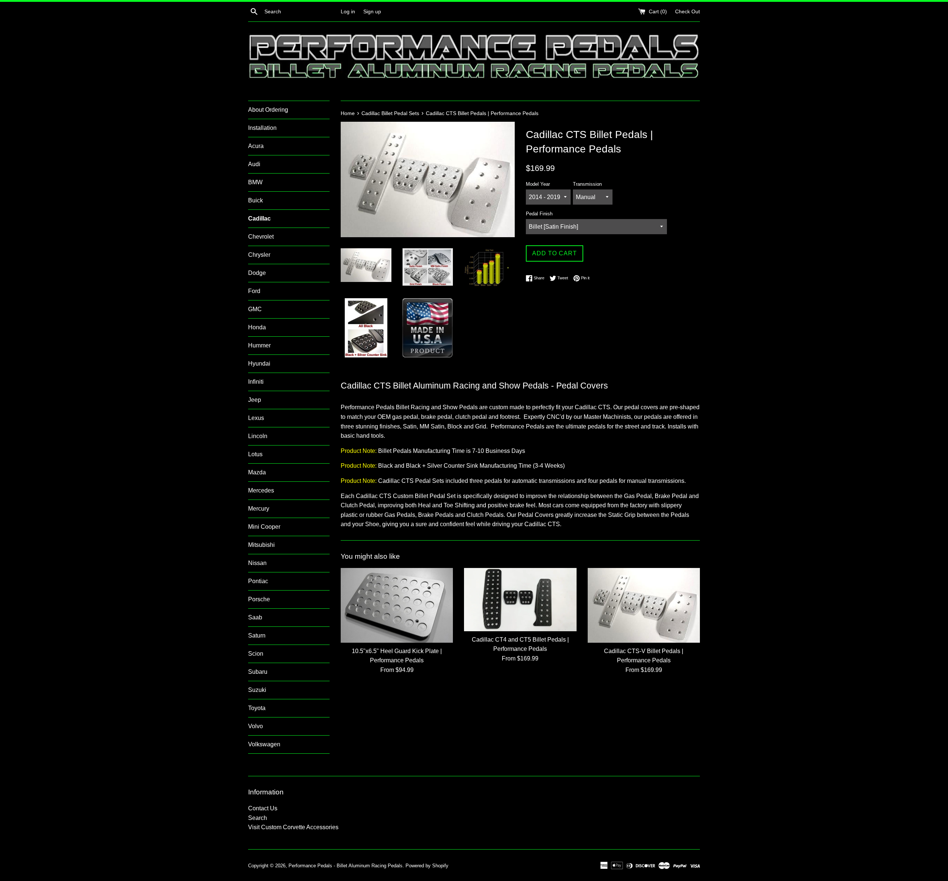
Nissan (257, 563)
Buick (255, 200)
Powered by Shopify (426, 865)
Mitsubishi (261, 545)
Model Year (538, 184)
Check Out (687, 11)
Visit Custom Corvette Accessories (293, 827)
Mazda (257, 472)
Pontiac (258, 581)
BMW (255, 182)
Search (257, 818)
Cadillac (259, 218)
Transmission (587, 184)
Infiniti (256, 382)
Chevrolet (261, 236)
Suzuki (257, 690)
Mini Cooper (264, 527)
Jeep (254, 400)
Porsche (259, 599)
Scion (255, 653)
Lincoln (257, 436)
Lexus (256, 418)
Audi (254, 164)
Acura (256, 146)
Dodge (257, 273)
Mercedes (261, 490)
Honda (257, 327)
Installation (262, 128)
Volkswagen (264, 744)
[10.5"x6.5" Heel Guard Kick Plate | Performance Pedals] (397, 605)
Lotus (255, 454)
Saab (255, 617)
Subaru (257, 672)
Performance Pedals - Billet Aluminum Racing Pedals (345, 865)
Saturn (257, 635)
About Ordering (268, 110)
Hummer (259, 345)
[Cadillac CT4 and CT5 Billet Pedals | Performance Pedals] (520, 599)
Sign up (372, 11)
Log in (348, 11)
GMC (255, 309)
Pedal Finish (539, 213)
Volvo (255, 726)
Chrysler (259, 255)
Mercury (258, 508)
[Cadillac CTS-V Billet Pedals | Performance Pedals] (644, 605)
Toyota (257, 708)
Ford (254, 291)
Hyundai (259, 363)
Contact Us (262, 808)
